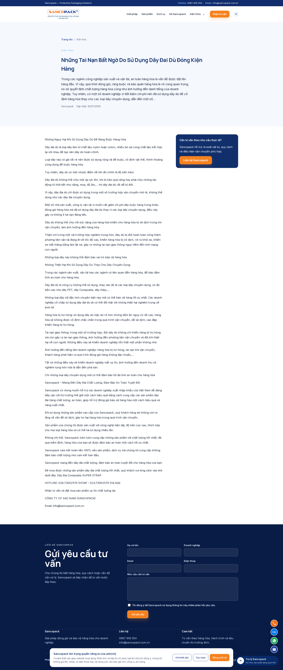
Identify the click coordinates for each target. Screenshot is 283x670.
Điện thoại (190, 561)
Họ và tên (132, 545)
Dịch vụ (161, 14)
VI (236, 14)
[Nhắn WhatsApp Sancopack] (274, 640)
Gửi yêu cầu (138, 614)
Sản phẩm (147, 14)
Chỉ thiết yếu (182, 657)
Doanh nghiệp (192, 545)
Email (130, 561)
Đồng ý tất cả (220, 657)
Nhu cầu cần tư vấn (138, 574)
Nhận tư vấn (219, 14)
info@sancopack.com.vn (221, 3)
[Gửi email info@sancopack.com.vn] (274, 649)
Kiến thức (195, 14)
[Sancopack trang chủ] (63, 14)
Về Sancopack (177, 14)
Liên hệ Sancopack (195, 160)
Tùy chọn (201, 657)
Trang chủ (67, 39)
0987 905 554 (190, 3)
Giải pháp (132, 14)
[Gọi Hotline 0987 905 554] (274, 623)
